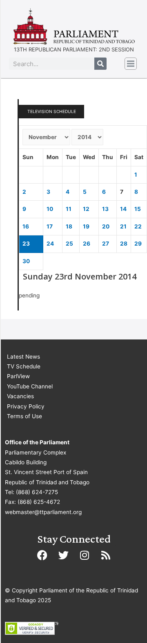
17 (50, 226)
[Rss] (106, 555)
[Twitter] (63, 555)
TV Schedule (23, 366)
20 (105, 226)
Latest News (23, 356)
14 (123, 209)
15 (137, 209)
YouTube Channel (30, 386)
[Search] (100, 64)
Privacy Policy (26, 406)
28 (123, 243)
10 (50, 209)
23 (26, 243)
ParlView (18, 376)
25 (69, 243)
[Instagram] (84, 555)
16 (25, 226)
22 (138, 226)
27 (105, 243)
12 (86, 209)
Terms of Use (24, 416)
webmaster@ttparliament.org (43, 512)
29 (138, 243)
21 (123, 226)
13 (105, 209)
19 (86, 226)
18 (69, 226)
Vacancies (20, 396)
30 (26, 261)
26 (86, 243)
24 (50, 243)
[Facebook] (42, 555)
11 (68, 209)
